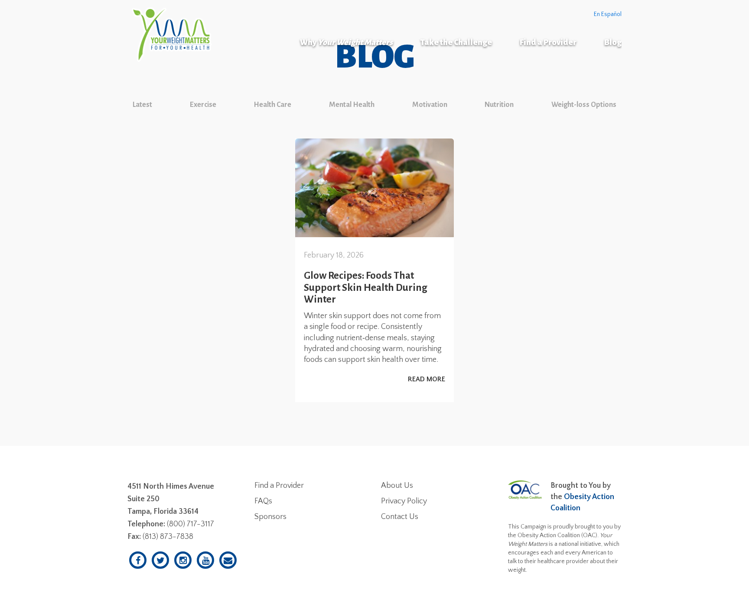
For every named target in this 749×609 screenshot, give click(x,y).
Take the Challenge (456, 42)
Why (346, 42)
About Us (397, 485)
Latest (142, 105)
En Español (608, 14)
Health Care (272, 105)
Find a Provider (548, 42)
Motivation (429, 105)
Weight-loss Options (583, 105)
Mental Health (351, 105)
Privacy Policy (404, 501)
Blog (613, 42)
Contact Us (399, 516)
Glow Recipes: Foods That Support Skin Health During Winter (365, 287)
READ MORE (426, 379)
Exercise (203, 105)
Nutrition (499, 105)
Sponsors (270, 516)
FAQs (263, 501)
